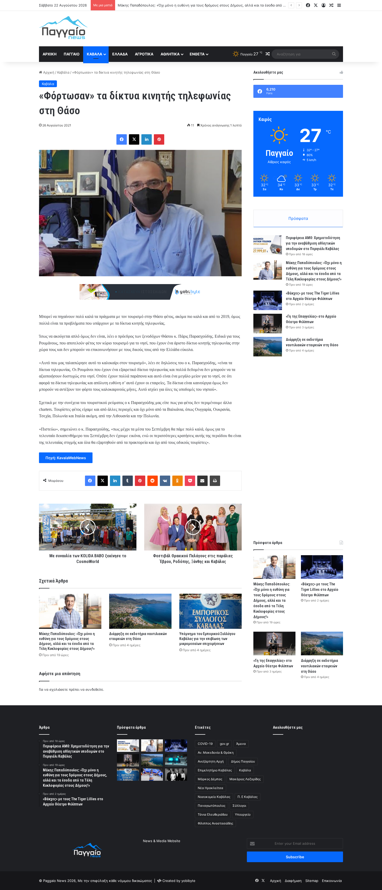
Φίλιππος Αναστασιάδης (215, 823)
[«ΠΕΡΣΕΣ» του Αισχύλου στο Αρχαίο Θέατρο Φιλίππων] (176, 775)
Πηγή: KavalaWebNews (65, 458)
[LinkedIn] (146, 139)
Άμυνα (241, 744)
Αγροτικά (144, 54)
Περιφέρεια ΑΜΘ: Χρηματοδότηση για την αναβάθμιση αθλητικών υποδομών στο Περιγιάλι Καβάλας (313, 243)
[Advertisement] (243, 28)
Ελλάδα (120, 54)
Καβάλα (94, 54)
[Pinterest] (159, 139)
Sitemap (311, 881)
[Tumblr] (127, 481)
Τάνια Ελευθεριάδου (213, 814)
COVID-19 (205, 744)
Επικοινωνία (332, 881)
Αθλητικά (170, 54)
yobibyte (188, 881)
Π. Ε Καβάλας (248, 797)
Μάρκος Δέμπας (210, 779)
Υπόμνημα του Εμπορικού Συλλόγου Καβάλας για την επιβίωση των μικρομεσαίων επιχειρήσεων (207, 639)
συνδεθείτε (94, 689)
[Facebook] (121, 139)
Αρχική (49, 54)
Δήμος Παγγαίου (243, 761)
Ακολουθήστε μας (288, 727)
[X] (134, 139)
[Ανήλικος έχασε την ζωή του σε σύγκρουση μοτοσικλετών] (176, 760)
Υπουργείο (243, 814)
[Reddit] (152, 481)
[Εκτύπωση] (215, 481)
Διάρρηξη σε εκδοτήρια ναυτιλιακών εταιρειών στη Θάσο (319, 666)
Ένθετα (197, 54)
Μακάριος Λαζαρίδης (245, 779)
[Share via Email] (202, 481)
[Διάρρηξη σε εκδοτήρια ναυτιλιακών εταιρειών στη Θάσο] (140, 611)
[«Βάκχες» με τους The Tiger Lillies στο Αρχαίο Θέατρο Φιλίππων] (267, 300)
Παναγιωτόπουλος (211, 806)
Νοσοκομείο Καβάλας (214, 797)
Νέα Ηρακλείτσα (210, 788)
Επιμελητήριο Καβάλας (215, 770)
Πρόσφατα (298, 218)
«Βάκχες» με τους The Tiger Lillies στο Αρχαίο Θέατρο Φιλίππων (170, 5)
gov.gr (224, 744)
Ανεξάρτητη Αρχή (211, 761)
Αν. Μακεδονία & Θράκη (216, 752)
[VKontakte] (165, 481)
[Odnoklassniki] (177, 481)
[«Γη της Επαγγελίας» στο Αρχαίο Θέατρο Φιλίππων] (267, 323)
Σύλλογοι (239, 806)
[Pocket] (190, 481)
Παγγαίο (72, 54)
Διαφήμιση (293, 881)
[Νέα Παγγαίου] (63, 27)
